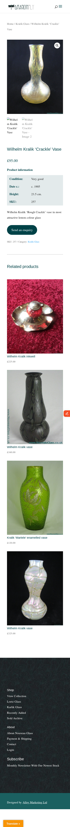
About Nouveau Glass (20, 733)
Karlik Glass (14, 707)
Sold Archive (14, 718)
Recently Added (16, 713)
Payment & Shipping (19, 738)
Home (10, 24)
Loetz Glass (14, 701)
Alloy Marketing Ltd (35, 802)
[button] (57, 45)
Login (10, 750)
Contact (11, 744)
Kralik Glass (22, 24)
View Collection (16, 696)
